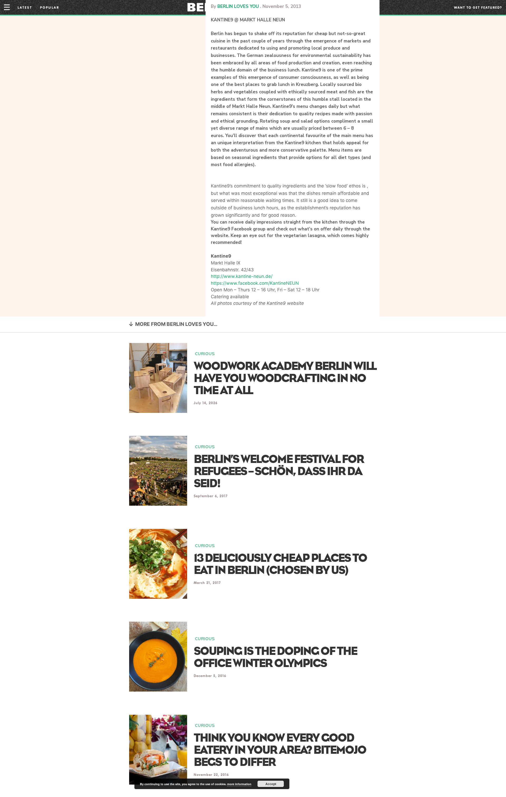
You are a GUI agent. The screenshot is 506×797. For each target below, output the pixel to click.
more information (239, 784)
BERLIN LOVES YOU (238, 6)
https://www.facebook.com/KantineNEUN (255, 283)
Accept (270, 783)
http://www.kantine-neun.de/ (242, 276)
